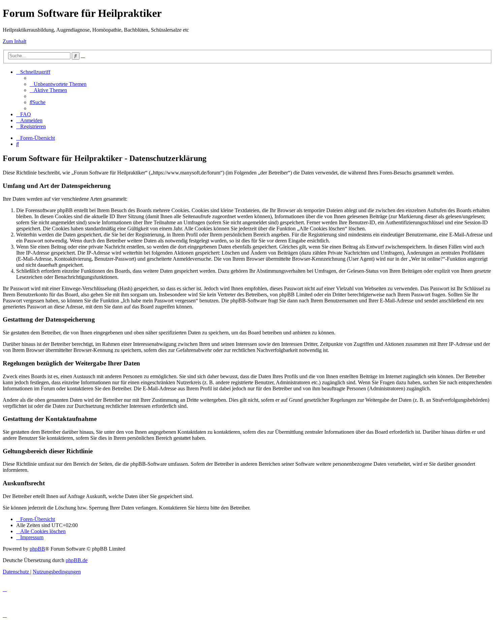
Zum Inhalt (14, 41)
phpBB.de (77, 560)
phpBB (37, 549)
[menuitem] (58, 84)
